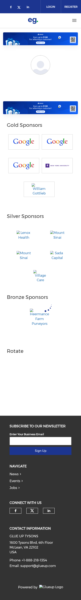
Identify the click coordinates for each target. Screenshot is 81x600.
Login (50, 6)
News (14, 474)
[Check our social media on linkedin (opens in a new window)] (29, 8)
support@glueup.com (38, 566)
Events (15, 481)
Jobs (13, 488)
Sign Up (40, 451)
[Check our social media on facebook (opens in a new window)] (12, 8)
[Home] (33, 20)
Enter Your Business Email (27, 434)
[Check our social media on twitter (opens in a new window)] (20, 8)
